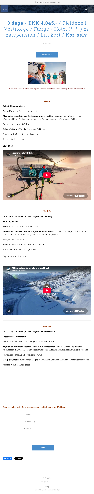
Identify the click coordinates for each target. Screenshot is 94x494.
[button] (86, 9)
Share (9, 458)
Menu (90, 9)
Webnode (50, 482)
